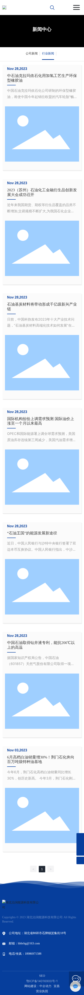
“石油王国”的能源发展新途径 (32, 533)
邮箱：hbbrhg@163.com (24, 943)
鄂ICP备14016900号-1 (42, 981)
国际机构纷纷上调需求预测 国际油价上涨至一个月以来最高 (40, 421)
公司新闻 (32, 53)
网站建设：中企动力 (37, 986)
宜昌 (57, 986)
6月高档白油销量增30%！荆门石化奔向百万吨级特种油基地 (40, 759)
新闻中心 (42, 29)
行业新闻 (48, 53)
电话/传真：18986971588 (25, 953)
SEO (42, 975)
